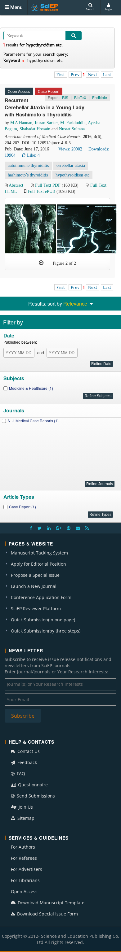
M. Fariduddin (73, 122)
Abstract (16, 185)
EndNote (99, 97)
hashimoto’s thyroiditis (28, 175)
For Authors (23, 847)
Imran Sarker (46, 122)
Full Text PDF (47, 185)
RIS (65, 97)
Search (90, 9)
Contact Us (28, 751)
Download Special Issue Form (47, 914)
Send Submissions (35, 796)
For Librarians (25, 880)
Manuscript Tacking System (39, 553)
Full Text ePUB (41, 191)
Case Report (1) (22, 506)
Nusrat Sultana (72, 129)
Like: (33, 155)
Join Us (25, 807)
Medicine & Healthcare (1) (31, 388)
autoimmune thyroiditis (28, 165)
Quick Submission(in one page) (43, 620)
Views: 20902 (70, 149)
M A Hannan (21, 122)
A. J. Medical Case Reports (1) (33, 420)
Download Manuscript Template (50, 903)
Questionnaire (32, 785)
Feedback (26, 762)
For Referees (24, 858)
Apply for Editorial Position (38, 564)
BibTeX (80, 97)
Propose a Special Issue (35, 575)
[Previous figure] (41, 263)
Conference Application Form (41, 597)
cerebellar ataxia (70, 165)
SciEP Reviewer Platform (36, 608)
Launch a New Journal (33, 586)
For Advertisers (26, 869)
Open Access (24, 891)
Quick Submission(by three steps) (45, 631)
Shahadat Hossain (35, 129)
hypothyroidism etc (72, 175)
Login (108, 9)
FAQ (20, 773)
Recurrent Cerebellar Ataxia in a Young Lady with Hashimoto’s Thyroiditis (44, 107)
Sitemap (25, 818)
